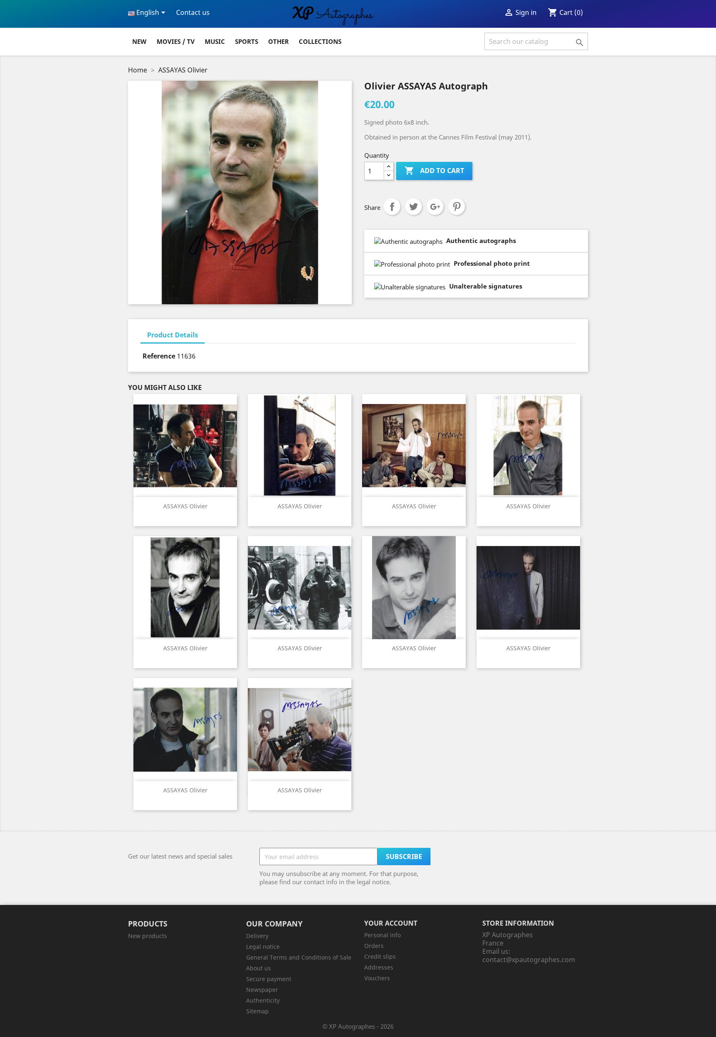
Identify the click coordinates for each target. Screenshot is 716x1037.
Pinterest (456, 206)
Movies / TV (176, 41)
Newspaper (262, 990)
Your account (390, 923)
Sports (246, 41)
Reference (159, 356)
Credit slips (380, 956)
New (139, 41)
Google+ (435, 206)
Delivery (257, 936)
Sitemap (257, 1011)
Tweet (413, 206)
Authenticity (263, 1000)
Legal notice (263, 946)
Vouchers (377, 978)
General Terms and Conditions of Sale (298, 957)
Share (392, 206)
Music (215, 41)
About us (258, 968)
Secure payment (268, 979)
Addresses (378, 967)
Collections (320, 41)
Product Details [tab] (172, 334)
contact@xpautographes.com (528, 959)
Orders (374, 946)
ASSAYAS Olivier (185, 506)
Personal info (382, 935)
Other (278, 41)
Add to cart (434, 171)
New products (147, 936)
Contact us (193, 12)
